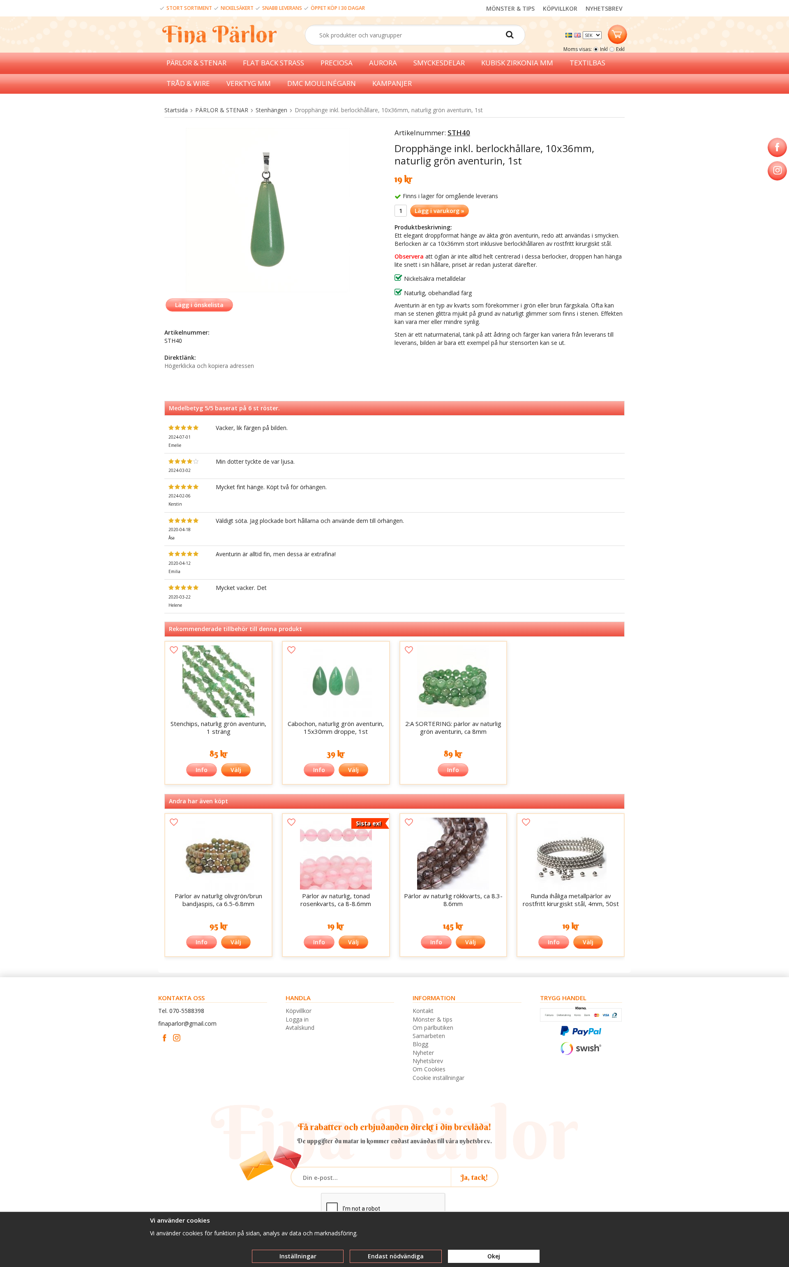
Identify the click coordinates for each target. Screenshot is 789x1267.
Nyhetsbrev (428, 1061)
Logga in (297, 1019)
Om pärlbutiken (433, 1027)
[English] (578, 34)
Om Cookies (429, 1069)
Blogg (420, 1044)
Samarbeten (429, 1036)
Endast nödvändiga (396, 1256)
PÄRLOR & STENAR (196, 62)
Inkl (604, 49)
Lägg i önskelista (199, 305)
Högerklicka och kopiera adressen (209, 366)
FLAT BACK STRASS (273, 62)
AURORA (383, 62)
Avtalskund (300, 1027)
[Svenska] (569, 34)
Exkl (620, 49)
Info (202, 770)
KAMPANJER (392, 83)
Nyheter (423, 1053)
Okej (493, 1256)
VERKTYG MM (248, 83)
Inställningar (297, 1256)
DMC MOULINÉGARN (321, 83)
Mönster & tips (432, 1019)
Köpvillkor (298, 1011)
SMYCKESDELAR (439, 62)
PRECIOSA (337, 62)
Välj (236, 770)
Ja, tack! (474, 1177)
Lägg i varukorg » (439, 211)
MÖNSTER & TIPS (510, 8)
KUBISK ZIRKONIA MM (517, 62)
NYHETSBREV (604, 8)
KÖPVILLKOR (560, 8)
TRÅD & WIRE (188, 83)
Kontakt (423, 1011)
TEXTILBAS (587, 62)
